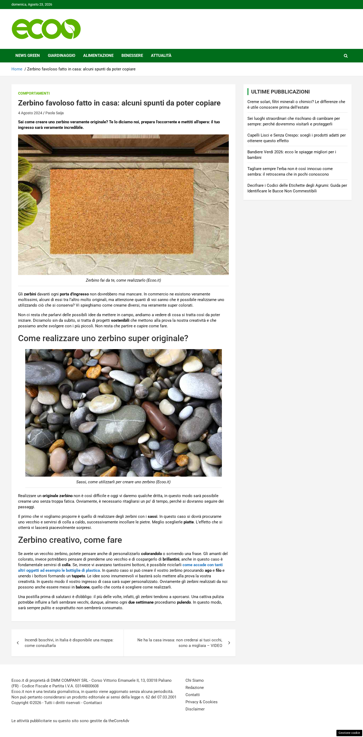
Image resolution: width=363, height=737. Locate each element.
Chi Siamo (194, 680)
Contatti (192, 694)
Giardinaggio (61, 55)
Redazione (194, 687)
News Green (27, 55)
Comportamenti (34, 93)
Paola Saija (54, 113)
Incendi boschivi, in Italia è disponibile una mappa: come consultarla (69, 643)
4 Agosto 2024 (30, 113)
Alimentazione (98, 55)
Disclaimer (195, 709)
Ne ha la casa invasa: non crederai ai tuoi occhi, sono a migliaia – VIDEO (179, 643)
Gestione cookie (349, 733)
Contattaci (92, 702)
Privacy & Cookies (201, 702)
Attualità (161, 55)
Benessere (132, 55)
